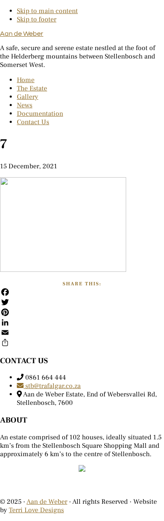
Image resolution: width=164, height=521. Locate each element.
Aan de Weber (21, 33)
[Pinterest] (82, 312)
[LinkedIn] (82, 322)
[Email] (82, 332)
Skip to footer (36, 19)
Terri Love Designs (36, 510)
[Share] (82, 343)
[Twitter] (82, 302)
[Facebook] (82, 292)
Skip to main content (47, 11)
